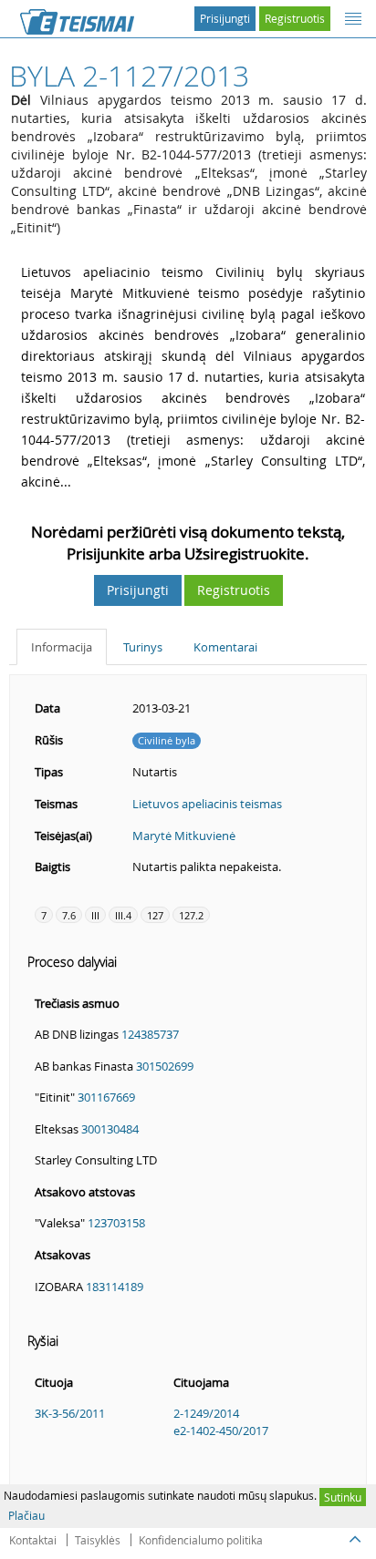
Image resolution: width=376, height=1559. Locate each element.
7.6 (69, 915)
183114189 (114, 1286)
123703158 (116, 1223)
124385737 (150, 1034)
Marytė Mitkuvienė (183, 835)
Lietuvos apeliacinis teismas (207, 803)
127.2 (191, 915)
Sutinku (342, 1497)
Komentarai (225, 647)
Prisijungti (225, 18)
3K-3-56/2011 (70, 1413)
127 (155, 915)
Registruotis (295, 18)
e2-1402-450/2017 (220, 1430)
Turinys (142, 647)
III (95, 915)
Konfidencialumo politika (201, 1539)
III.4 (123, 915)
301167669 (106, 1097)
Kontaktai (33, 1539)
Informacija (61, 647)
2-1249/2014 (206, 1413)
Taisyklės (97, 1539)
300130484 (110, 1129)
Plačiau (26, 1515)
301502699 (164, 1066)
